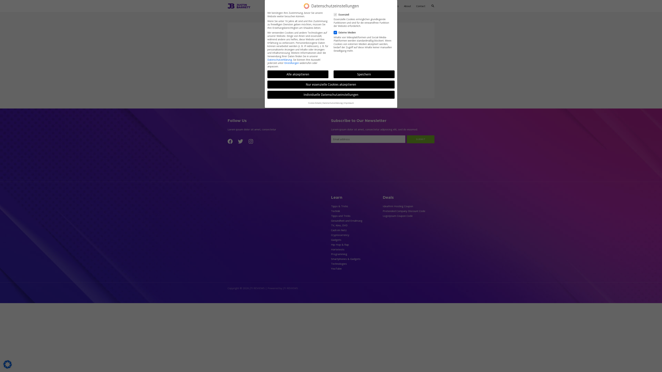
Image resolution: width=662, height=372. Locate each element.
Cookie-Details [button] (314, 103)
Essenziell (343, 14)
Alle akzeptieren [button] (298, 74)
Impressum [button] (349, 103)
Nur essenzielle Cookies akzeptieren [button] (331, 84)
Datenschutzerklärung (279, 59)
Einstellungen (291, 63)
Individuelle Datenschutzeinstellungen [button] (331, 94)
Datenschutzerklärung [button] (332, 103)
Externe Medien (347, 32)
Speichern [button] (364, 74)
